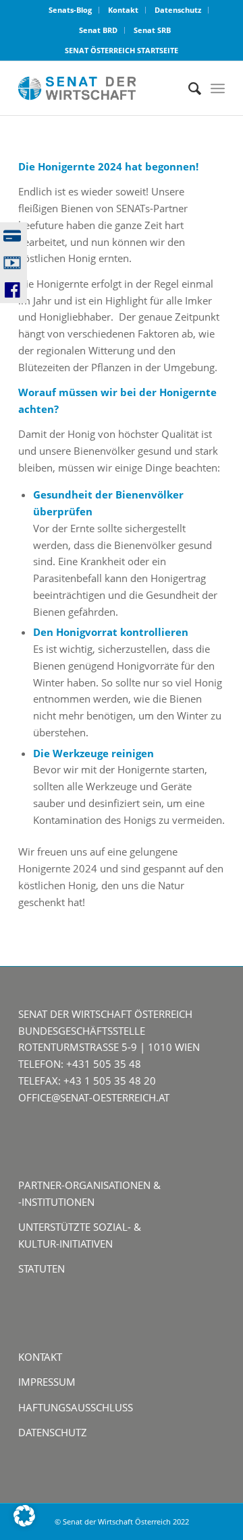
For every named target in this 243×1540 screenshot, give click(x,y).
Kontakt (123, 10)
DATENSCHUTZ (52, 1432)
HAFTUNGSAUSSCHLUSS (75, 1407)
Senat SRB (152, 30)
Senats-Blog (70, 10)
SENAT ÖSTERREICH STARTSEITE (121, 50)
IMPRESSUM (47, 1381)
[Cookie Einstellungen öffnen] (24, 1522)
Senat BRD (98, 30)
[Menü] (218, 88)
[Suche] (188, 88)
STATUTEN (41, 1268)
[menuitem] (70, 10)
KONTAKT (40, 1356)
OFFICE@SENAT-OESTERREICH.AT (93, 1097)
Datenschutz (178, 10)
